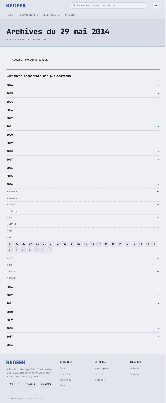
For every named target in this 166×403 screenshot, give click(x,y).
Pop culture (28, 15)
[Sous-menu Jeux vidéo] (59, 15)
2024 (9, 101)
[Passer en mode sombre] (156, 5)
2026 (9, 85)
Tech (9, 15)
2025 (9, 93)
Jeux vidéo (50, 15)
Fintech (69, 15)
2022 (9, 118)
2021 (9, 126)
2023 (9, 110)
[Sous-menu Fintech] (76, 15)
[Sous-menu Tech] (15, 15)
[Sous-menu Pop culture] (38, 15)
